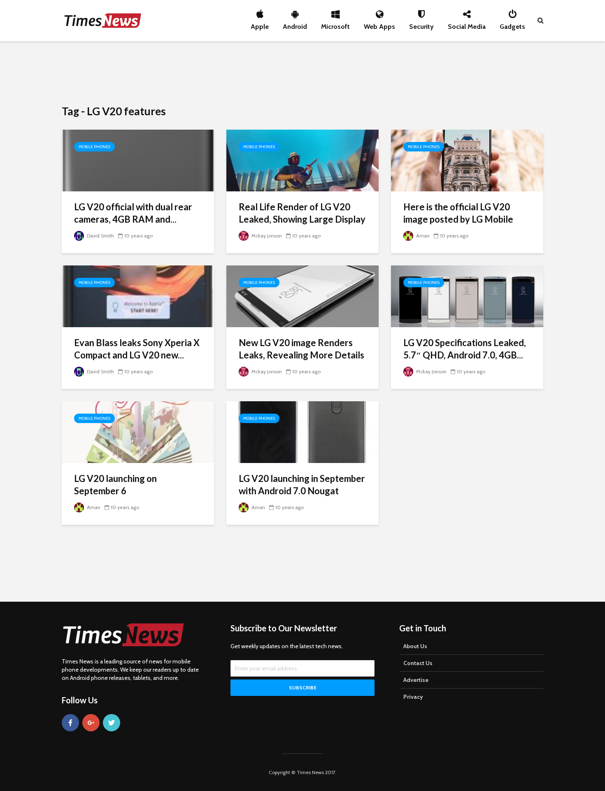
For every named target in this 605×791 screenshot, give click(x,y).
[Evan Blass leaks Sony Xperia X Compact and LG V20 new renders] (138, 296)
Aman (422, 236)
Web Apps (379, 24)
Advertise (415, 680)
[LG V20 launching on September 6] (138, 431)
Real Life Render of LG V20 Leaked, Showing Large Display (302, 213)
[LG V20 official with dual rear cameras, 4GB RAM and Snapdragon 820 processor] (138, 160)
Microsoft (335, 24)
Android (295, 24)
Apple (260, 24)
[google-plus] (91, 722)
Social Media (467, 24)
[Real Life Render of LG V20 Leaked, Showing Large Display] (302, 160)
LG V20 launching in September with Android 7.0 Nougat (302, 484)
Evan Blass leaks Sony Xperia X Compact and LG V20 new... (137, 349)
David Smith (100, 236)
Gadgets (512, 24)
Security (421, 24)
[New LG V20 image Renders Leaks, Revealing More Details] (302, 296)
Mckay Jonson (266, 236)
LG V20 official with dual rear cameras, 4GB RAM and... (133, 213)
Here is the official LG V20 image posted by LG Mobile (458, 213)
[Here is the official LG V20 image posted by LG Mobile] (467, 160)
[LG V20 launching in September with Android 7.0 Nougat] (302, 431)
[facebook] (70, 722)
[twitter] (111, 722)
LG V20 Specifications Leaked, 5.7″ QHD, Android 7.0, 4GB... (464, 349)
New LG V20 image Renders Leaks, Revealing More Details (301, 349)
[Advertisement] (302, 72)
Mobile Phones (94, 146)
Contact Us (418, 663)
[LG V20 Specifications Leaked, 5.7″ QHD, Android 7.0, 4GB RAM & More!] (467, 296)
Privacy (413, 696)
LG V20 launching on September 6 (115, 484)
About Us (415, 646)
